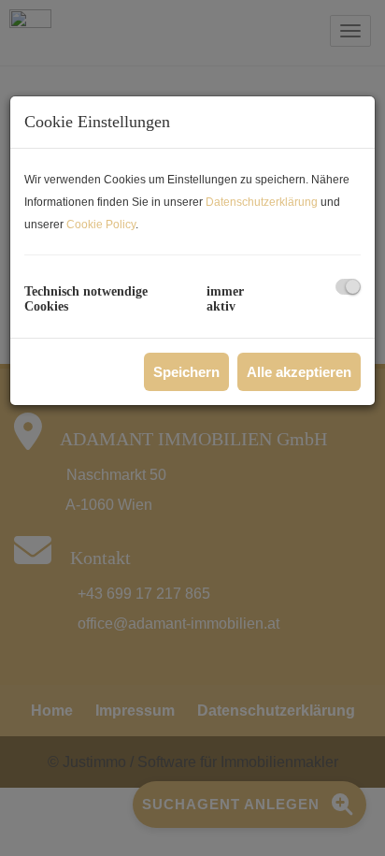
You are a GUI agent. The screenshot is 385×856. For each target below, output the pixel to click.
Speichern (186, 372)
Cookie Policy (100, 224)
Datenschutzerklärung (262, 202)
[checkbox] (348, 287)
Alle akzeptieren (299, 372)
